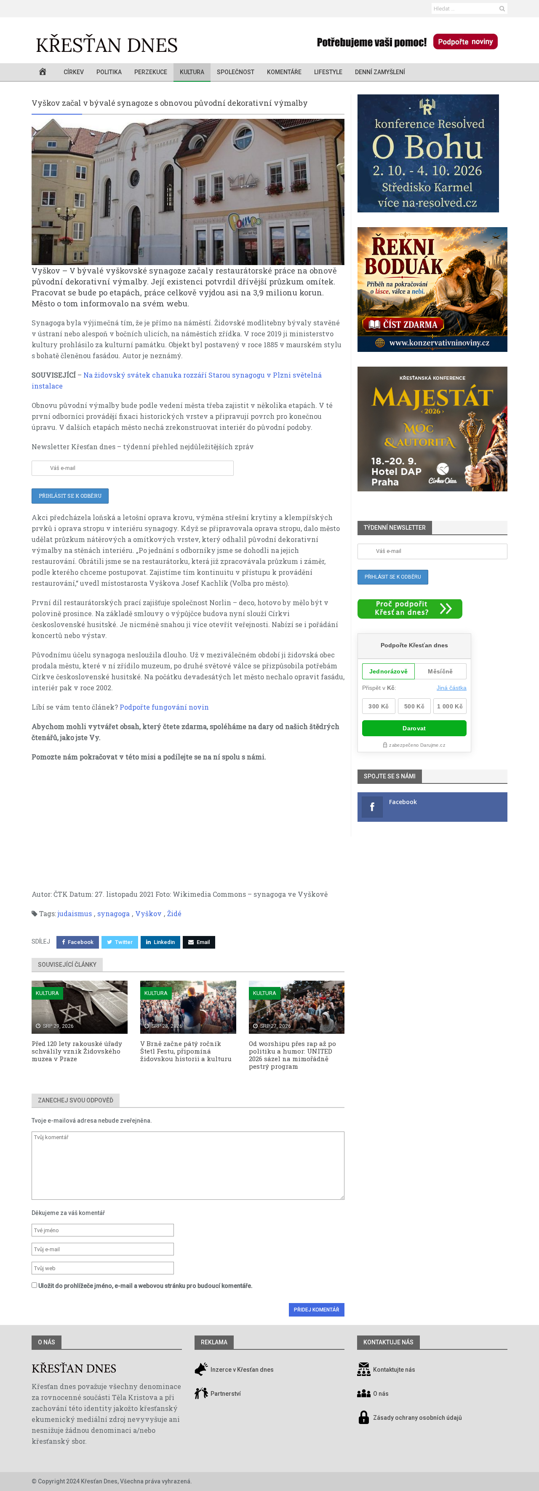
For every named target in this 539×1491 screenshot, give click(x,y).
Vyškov (148, 913)
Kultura (192, 72)
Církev (74, 72)
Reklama (214, 1342)
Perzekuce (150, 72)
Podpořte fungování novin (164, 707)
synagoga (113, 913)
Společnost (235, 72)
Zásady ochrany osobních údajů (417, 1417)
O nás (46, 1342)
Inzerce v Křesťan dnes (241, 1369)
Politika (109, 72)
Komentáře (284, 72)
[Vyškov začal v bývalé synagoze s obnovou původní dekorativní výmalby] (188, 192)
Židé (174, 913)
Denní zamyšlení (380, 72)
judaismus (75, 913)
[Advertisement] (188, 830)
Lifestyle (328, 72)
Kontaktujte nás (394, 1369)
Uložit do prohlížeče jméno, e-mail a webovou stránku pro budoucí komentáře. (145, 1285)
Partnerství (225, 1393)
